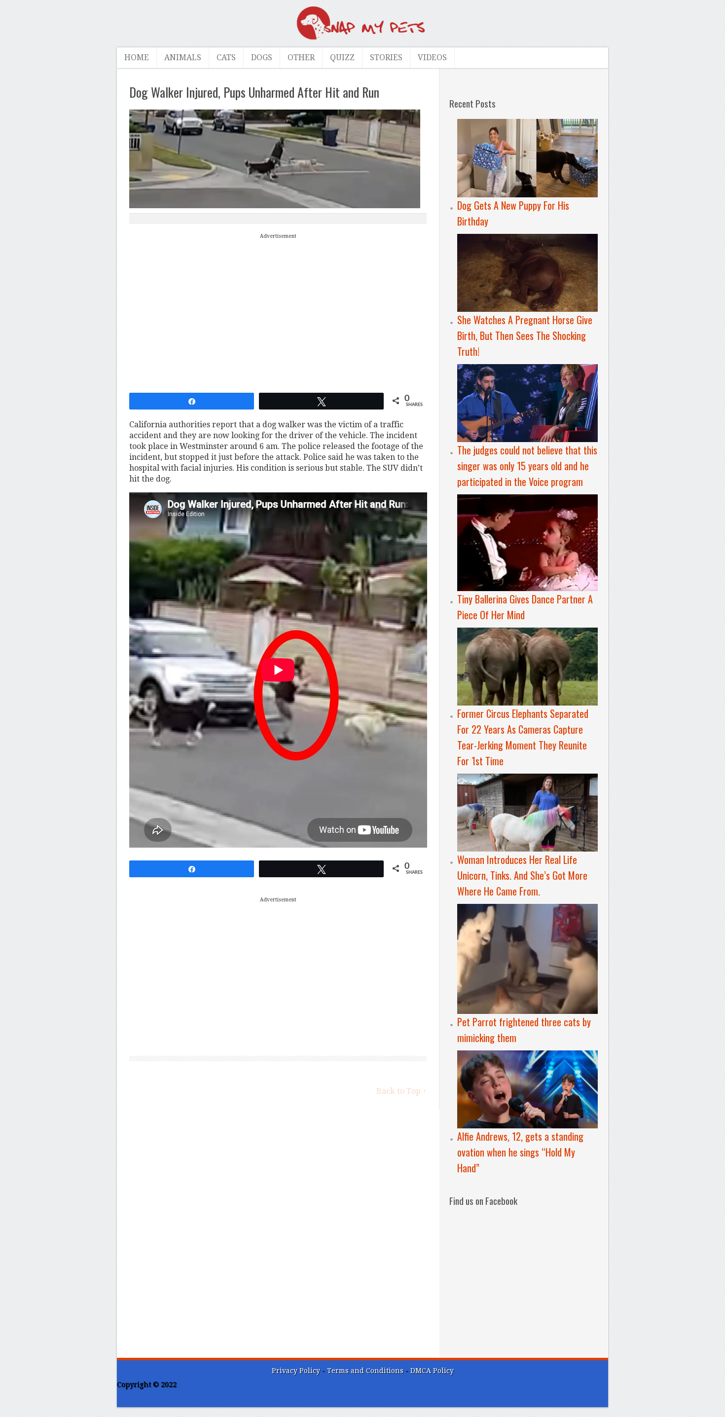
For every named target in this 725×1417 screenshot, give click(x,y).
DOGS (261, 57)
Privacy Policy (296, 1371)
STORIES (386, 57)
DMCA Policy (432, 1371)
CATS (226, 57)
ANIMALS (182, 57)
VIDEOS (432, 57)
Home (136, 57)
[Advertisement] (278, 311)
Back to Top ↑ (401, 1091)
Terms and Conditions (366, 1371)
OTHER (301, 57)
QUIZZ (342, 57)
